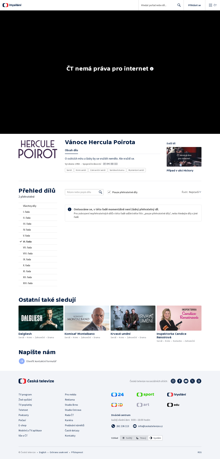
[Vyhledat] (100, 192)
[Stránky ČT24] (117, 395)
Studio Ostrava (73, 409)
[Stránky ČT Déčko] (117, 405)
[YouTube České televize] (186, 381)
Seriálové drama (117, 170)
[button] (184, 158)
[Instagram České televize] (173, 381)
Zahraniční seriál (97, 170)
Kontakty (70, 435)
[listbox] (141, 438)
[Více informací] (152, 69)
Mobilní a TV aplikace (30, 430)
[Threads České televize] (198, 381)
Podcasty (24, 415)
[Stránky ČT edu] (173, 405)
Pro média (70, 394)
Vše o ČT (23, 435)
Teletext (23, 409)
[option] (127, 438)
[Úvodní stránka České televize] (37, 381)
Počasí (22, 420)
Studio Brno (71, 404)
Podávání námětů (74, 425)
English (42, 452)
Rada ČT (69, 415)
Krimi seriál (81, 170)
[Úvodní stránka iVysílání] (15, 5)
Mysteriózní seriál (136, 170)
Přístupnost (77, 452)
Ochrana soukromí (59, 452)
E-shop (22, 425)
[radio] (38, 206)
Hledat (179, 5)
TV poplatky (25, 404)
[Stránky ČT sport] (145, 395)
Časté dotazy (72, 430)
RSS (200, 452)
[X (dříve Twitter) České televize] (192, 381)
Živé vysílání (25, 399)
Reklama (70, 399)
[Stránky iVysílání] (176, 395)
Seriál (69, 170)
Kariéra (69, 420)
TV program (25, 394)
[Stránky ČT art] (143, 405)
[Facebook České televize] (179, 381)
